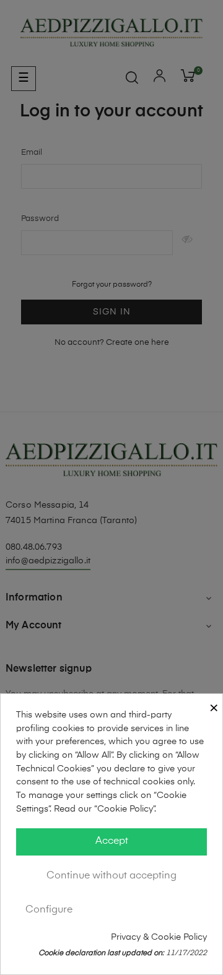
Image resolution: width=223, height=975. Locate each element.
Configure (48, 910)
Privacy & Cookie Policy (159, 937)
